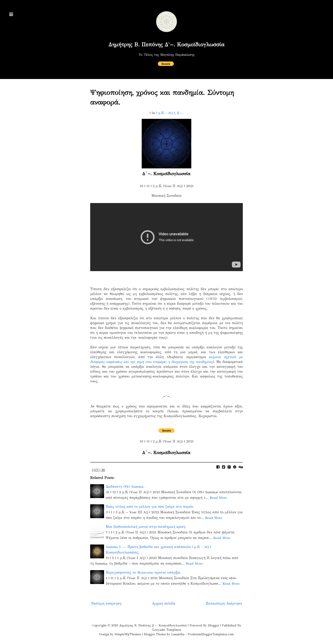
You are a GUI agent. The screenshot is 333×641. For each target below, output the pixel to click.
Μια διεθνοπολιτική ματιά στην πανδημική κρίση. (146, 527)
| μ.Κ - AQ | (165, 113)
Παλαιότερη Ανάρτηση (224, 603)
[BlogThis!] (97, 470)
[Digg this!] (241, 467)
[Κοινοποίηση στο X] (100, 470)
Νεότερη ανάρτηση (106, 603)
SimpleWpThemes (128, 634)
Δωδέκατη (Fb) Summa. (125, 486)
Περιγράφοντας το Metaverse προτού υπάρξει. (143, 572)
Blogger (213, 625)
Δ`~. (180, 113)
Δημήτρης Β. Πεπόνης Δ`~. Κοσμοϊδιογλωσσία (167, 44)
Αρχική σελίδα (163, 603)
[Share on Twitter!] (223, 467)
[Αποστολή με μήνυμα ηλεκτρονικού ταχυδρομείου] (93, 470)
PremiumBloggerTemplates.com (211, 634)
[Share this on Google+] (229, 467)
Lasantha (177, 634)
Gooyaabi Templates (166, 630)
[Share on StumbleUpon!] (234, 467)
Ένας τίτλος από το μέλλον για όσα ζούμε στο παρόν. (150, 506)
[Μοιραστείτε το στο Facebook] (103, 470)
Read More (218, 497)
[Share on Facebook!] (218, 467)
